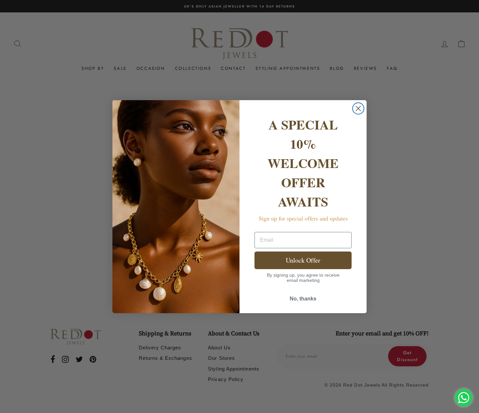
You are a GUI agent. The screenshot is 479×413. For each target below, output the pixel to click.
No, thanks (303, 298)
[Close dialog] (358, 108)
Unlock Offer (303, 260)
